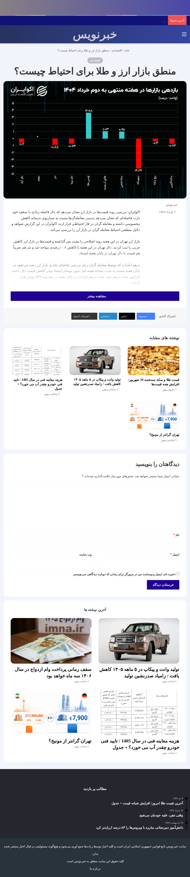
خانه (127, 50)
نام (176, 534)
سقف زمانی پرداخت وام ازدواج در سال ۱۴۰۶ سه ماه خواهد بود (126, 20)
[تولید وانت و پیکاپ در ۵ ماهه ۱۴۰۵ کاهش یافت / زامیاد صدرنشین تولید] (95, 360)
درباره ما (95, 868)
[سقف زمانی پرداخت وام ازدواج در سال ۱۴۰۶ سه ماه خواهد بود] (51, 641)
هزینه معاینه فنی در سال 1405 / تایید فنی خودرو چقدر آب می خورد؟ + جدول (37, 384)
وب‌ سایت (85, 554)
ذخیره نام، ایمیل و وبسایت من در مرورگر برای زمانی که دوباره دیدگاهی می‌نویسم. (124, 574)
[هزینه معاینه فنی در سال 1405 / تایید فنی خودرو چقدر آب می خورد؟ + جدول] (36, 360)
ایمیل (174, 554)
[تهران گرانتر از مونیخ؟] (153, 415)
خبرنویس (171, 204)
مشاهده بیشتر (96, 296)
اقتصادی (116, 50)
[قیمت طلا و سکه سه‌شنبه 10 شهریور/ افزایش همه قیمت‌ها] (153, 360)
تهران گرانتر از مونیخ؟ (164, 434)
